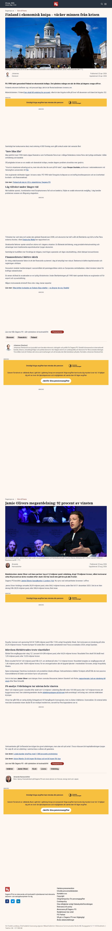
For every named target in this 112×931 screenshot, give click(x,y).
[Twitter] (13, 901)
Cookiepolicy (62, 901)
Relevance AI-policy (64, 907)
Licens (43, 769)
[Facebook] (7, 901)
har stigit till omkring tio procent (37, 92)
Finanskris (22, 337)
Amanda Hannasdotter (22, 777)
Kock (34, 769)
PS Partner (61, 915)
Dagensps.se (9, 11)
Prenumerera (57, 332)
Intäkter (10, 769)
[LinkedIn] (18, 901)
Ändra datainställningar (65, 920)
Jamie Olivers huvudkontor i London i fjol (37, 581)
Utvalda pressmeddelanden (67, 891)
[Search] (101, 4)
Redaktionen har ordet (65, 912)
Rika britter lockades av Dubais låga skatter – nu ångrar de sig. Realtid (41, 288)
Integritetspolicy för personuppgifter (71, 899)
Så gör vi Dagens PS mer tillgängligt (70, 917)
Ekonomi (10, 337)
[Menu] (105, 4)
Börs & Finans (22, 11)
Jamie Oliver (23, 769)
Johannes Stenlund (20, 345)
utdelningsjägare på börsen (54, 692)
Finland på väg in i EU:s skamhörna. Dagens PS (32, 182)
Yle (27, 170)
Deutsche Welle (29, 240)
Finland (34, 337)
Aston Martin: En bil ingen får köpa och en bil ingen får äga (37, 759)
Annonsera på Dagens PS (66, 909)
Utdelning (55, 769)
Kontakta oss (62, 894)
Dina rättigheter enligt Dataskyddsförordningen (75, 904)
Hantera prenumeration (65, 888)
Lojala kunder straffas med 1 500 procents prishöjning (35, 754)
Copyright (60, 896)
